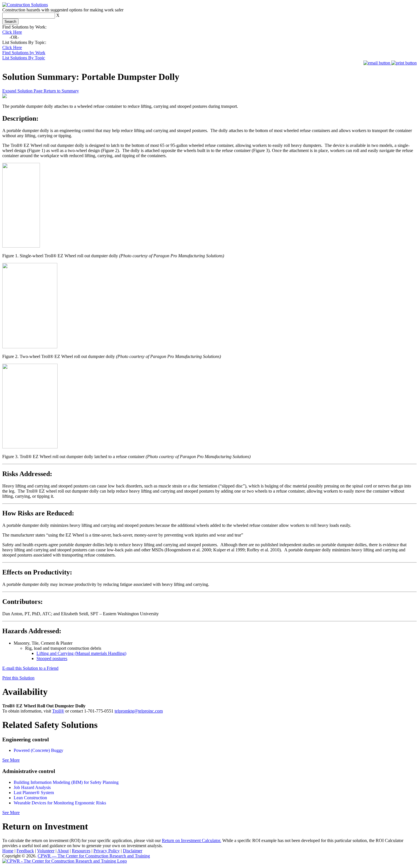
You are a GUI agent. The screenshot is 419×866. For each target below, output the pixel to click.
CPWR (94, 855)
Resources (81, 850)
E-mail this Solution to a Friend (30, 668)
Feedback (25, 850)
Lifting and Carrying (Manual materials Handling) (81, 653)
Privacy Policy (106, 850)
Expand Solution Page (23, 90)
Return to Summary (61, 90)
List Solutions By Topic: (24, 42)
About (63, 850)
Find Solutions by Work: (24, 27)
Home (7, 850)
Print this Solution (18, 677)
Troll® (58, 711)
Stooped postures (51, 658)
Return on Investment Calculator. (191, 840)
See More (11, 760)
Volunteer (45, 850)
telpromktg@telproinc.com (139, 711)
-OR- (14, 37)
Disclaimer (132, 850)
